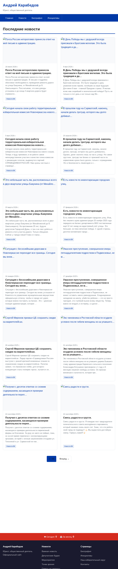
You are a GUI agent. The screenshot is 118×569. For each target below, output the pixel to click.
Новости (22, 18)
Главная (9, 18)
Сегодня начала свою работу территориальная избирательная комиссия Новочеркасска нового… (25, 142)
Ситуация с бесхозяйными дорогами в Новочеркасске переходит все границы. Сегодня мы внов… (28, 283)
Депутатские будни (51, 555)
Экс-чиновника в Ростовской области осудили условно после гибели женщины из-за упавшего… (87, 352)
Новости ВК (10, 99)
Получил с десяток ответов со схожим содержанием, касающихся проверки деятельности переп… (27, 420)
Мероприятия (48, 560)
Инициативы (53, 18)
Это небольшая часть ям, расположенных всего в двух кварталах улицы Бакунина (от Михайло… (29, 214)
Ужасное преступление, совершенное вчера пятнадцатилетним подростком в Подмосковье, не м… (86, 283)
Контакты (85, 564)
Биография (37, 18)
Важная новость (49, 551)
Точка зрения (48, 564)
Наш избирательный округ (93, 560)
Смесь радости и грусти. (77, 417)
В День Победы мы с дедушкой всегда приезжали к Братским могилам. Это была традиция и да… (87, 73)
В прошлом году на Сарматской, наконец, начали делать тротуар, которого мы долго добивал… (87, 142)
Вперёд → (64, 459)
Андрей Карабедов (21, 5)
